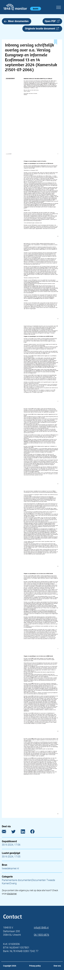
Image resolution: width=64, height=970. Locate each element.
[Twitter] (15, 832)
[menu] (58, 7)
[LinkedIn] (25, 832)
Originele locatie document (40, 28)
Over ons (57, 966)
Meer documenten (18, 21)
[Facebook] (34, 832)
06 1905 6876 (41, 934)
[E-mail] (6, 832)
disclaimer (12, 893)
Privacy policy (35, 966)
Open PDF (51, 21)
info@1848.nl (41, 927)
